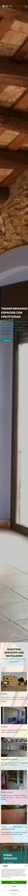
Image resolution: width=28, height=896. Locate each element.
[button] (26, 866)
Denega (14, 886)
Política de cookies (13, 893)
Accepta (14, 882)
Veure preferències (14, 890)
